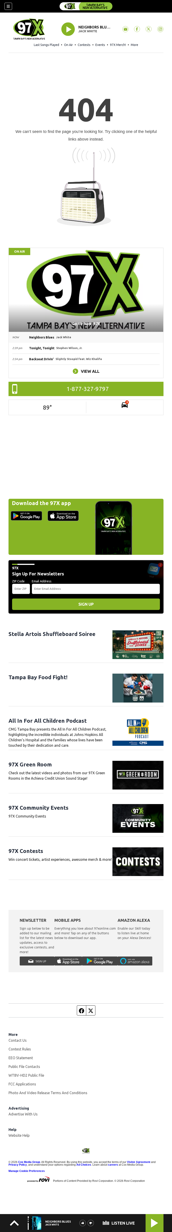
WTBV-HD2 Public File (26, 1075)
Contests (84, 45)
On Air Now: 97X (86, 324)
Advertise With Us (23, 1114)
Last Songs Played (46, 45)
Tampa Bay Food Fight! (38, 677)
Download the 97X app (41, 503)
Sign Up (86, 604)
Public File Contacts (24, 1067)
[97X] (86, 6)
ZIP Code (18, 581)
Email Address (42, 581)
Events (100, 45)
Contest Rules (20, 1049)
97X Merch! (118, 45)
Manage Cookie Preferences (27, 1171)
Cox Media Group (29, 1162)
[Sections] (8, 6)
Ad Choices (83, 1164)
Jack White (87, 31)
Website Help (19, 1135)
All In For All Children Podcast (48, 721)
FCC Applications (22, 1084)
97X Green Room (30, 764)
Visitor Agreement (138, 1162)
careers (113, 1164)
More (134, 45)
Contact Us (18, 1040)
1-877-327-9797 (88, 389)
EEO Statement (21, 1058)
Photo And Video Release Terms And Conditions (48, 1093)
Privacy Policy (18, 1164)
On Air (68, 45)
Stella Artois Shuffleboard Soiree (52, 634)
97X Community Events (39, 808)
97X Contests (26, 851)
